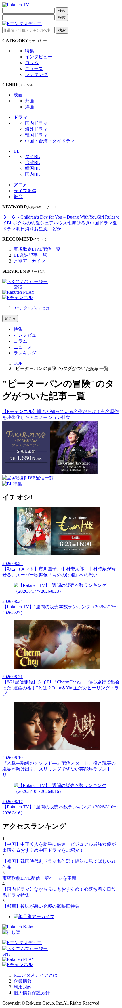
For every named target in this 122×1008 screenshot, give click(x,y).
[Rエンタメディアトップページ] (22, 942)
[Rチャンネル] (17, 297)
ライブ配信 (25, 190)
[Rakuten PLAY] (18, 292)
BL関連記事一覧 (30, 255)
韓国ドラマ (36, 135)
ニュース (34, 68)
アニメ (20, 184)
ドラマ (20, 117)
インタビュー (38, 56)
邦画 (29, 100)
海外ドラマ (36, 129)
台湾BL (32, 162)
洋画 (29, 106)
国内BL (32, 174)
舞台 (18, 196)
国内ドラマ (36, 123)
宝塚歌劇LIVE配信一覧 (37, 249)
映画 (18, 94)
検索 (62, 10)
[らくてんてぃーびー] (25, 281)
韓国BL (32, 168)
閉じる (10, 318)
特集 (29, 50)
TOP (18, 363)
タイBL (32, 156)
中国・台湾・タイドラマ (50, 141)
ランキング (36, 74)
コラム (32, 62)
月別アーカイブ (29, 261)
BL (17, 151)
